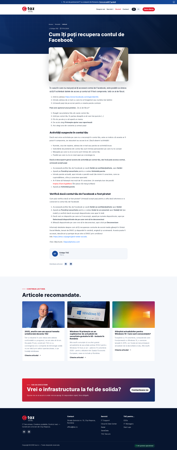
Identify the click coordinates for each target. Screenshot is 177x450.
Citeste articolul (31, 355)
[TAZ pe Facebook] (24, 432)
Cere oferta (149, 9)
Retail (103, 427)
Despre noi (100, 9)
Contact (126, 9)
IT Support (105, 420)
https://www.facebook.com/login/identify (82, 97)
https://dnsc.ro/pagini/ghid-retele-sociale (70, 237)
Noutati (118, 9)
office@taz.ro (72, 427)
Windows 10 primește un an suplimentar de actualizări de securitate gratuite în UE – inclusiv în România (87, 335)
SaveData (104, 431)
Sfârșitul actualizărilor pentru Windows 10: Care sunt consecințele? (133, 332)
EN (138, 9)
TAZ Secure (105, 434)
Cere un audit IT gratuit (107, 2)
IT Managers (128, 424)
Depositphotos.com (72, 242)
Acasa (51, 24)
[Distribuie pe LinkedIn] (71, 264)
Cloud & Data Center (109, 424)
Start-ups (127, 427)
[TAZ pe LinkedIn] (29, 432)
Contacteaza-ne (140, 390)
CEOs (126, 420)
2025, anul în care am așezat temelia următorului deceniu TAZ (42, 332)
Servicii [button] (109, 9)
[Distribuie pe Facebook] (66, 264)
